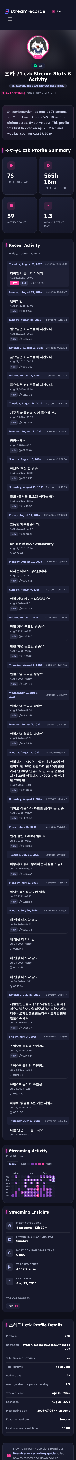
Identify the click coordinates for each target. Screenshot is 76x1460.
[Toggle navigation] (10, 19)
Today (12, 1163)
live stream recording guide (34, 1453)
